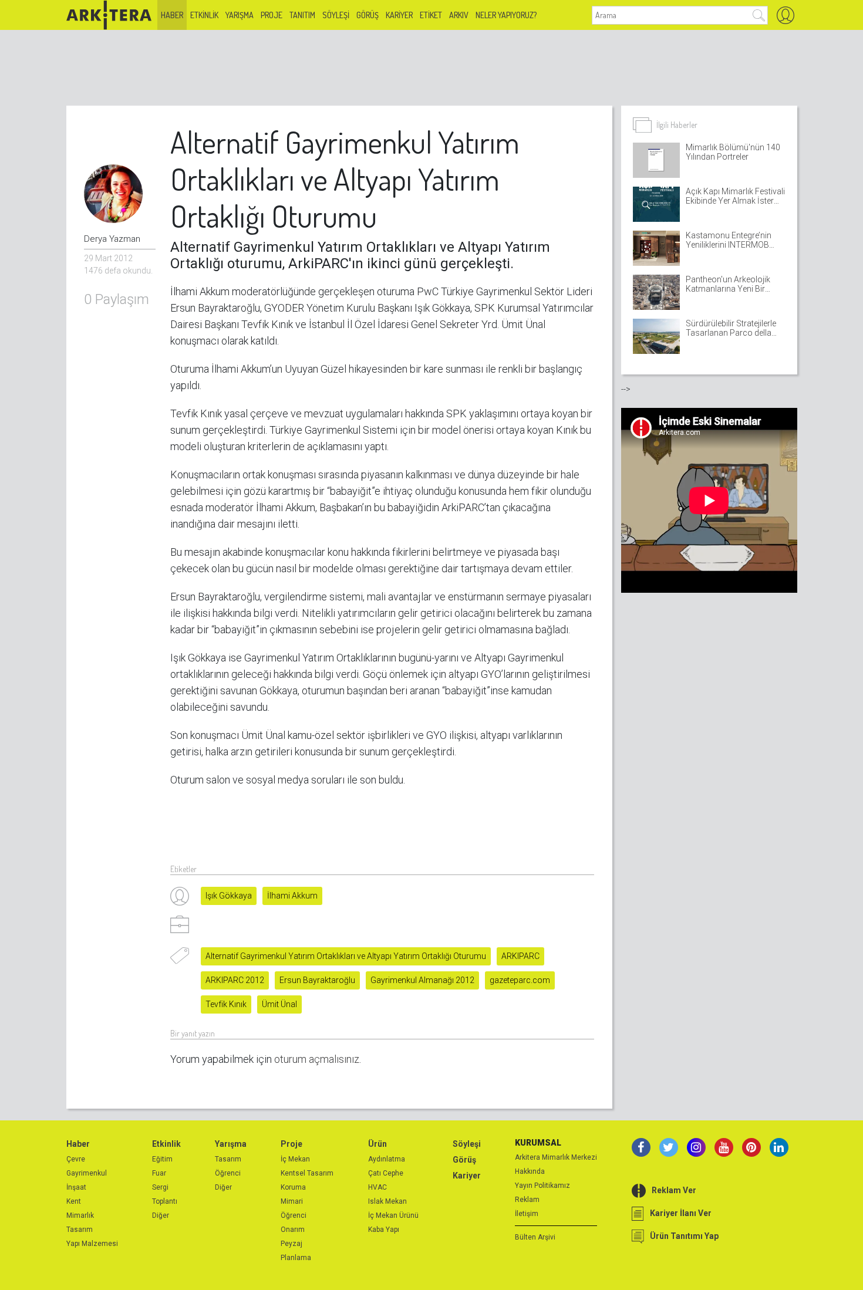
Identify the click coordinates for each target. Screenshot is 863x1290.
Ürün (377, 1144)
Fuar (159, 1173)
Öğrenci (228, 1173)
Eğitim (162, 1159)
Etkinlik (204, 15)
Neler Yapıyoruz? (506, 15)
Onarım (293, 1229)
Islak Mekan (387, 1201)
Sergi (160, 1187)
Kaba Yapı (383, 1229)
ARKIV (458, 15)
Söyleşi (335, 15)
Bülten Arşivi (535, 1237)
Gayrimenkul (86, 1173)
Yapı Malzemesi (92, 1244)
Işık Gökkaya (228, 895)
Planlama (296, 1258)
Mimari (292, 1201)
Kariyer (399, 15)
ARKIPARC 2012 (234, 980)
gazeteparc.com (520, 980)
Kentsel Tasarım (307, 1173)
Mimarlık (80, 1215)
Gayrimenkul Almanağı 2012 (422, 980)
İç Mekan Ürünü (393, 1215)
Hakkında (530, 1171)
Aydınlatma (386, 1159)
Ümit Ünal (279, 1004)
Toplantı (164, 1201)
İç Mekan (295, 1159)
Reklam (527, 1200)
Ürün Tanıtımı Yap (684, 1236)
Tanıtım (302, 15)
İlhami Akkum (292, 895)
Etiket (431, 15)
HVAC (377, 1187)
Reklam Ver (674, 1190)
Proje (271, 15)
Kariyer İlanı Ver (681, 1213)
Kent (73, 1201)
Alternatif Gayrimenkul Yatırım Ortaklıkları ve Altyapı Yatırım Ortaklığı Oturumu (345, 956)
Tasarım (79, 1229)
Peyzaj (291, 1244)
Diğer (160, 1215)
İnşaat (76, 1187)
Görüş (367, 15)
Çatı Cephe (385, 1173)
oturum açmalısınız (316, 1059)
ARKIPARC (520, 956)
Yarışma (239, 15)
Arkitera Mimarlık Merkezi (556, 1157)
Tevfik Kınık (226, 1004)
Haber (172, 15)
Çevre (75, 1159)
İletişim (526, 1214)
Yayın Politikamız (542, 1185)
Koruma (293, 1187)
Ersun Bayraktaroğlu (317, 980)
